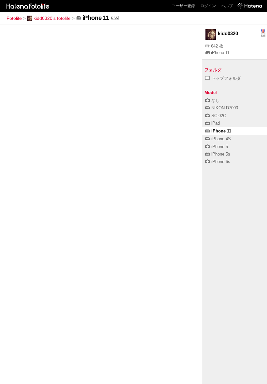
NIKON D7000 (224, 107)
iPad (215, 123)
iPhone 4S (221, 138)
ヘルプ (227, 6)
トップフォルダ (226, 78)
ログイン (208, 6)
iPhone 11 (220, 52)
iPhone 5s (220, 154)
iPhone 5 (219, 146)
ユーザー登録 (183, 6)
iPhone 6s (220, 161)
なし (215, 100)
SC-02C (218, 115)
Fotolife (14, 18)
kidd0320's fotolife (52, 18)
